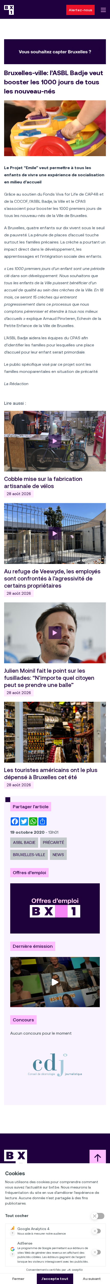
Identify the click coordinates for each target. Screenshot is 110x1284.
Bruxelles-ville (29, 855)
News (58, 855)
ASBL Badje (24, 842)
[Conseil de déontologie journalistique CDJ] (55, 1064)
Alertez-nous (80, 9)
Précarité (53, 842)
